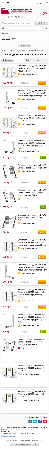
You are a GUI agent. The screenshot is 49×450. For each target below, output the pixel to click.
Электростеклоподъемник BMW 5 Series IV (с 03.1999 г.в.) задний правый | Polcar (32, 394)
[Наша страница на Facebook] (40, 421)
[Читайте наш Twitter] (35, 421)
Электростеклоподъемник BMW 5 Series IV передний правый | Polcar (32, 217)
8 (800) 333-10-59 (16, 17)
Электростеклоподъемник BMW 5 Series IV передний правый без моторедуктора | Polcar (32, 341)
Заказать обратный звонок (24, 444)
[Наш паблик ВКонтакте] (30, 421)
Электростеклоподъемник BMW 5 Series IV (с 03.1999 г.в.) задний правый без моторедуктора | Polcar (32, 293)
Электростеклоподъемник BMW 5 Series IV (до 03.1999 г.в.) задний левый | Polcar (32, 68)
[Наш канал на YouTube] (45, 421)
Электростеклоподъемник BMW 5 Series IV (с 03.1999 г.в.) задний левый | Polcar (32, 368)
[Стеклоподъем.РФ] (16, 11)
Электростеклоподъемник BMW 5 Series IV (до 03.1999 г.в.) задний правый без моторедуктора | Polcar (32, 144)
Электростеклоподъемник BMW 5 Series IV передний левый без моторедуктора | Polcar (32, 192)
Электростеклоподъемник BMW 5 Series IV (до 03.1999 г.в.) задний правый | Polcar (32, 118)
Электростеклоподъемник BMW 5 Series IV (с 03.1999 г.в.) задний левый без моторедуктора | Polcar (32, 242)
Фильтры (8, 60)
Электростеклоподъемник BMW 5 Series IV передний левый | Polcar (32, 166)
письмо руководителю (8, 436)
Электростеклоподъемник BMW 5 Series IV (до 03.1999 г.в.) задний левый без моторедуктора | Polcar (32, 93)
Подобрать (24, 45)
